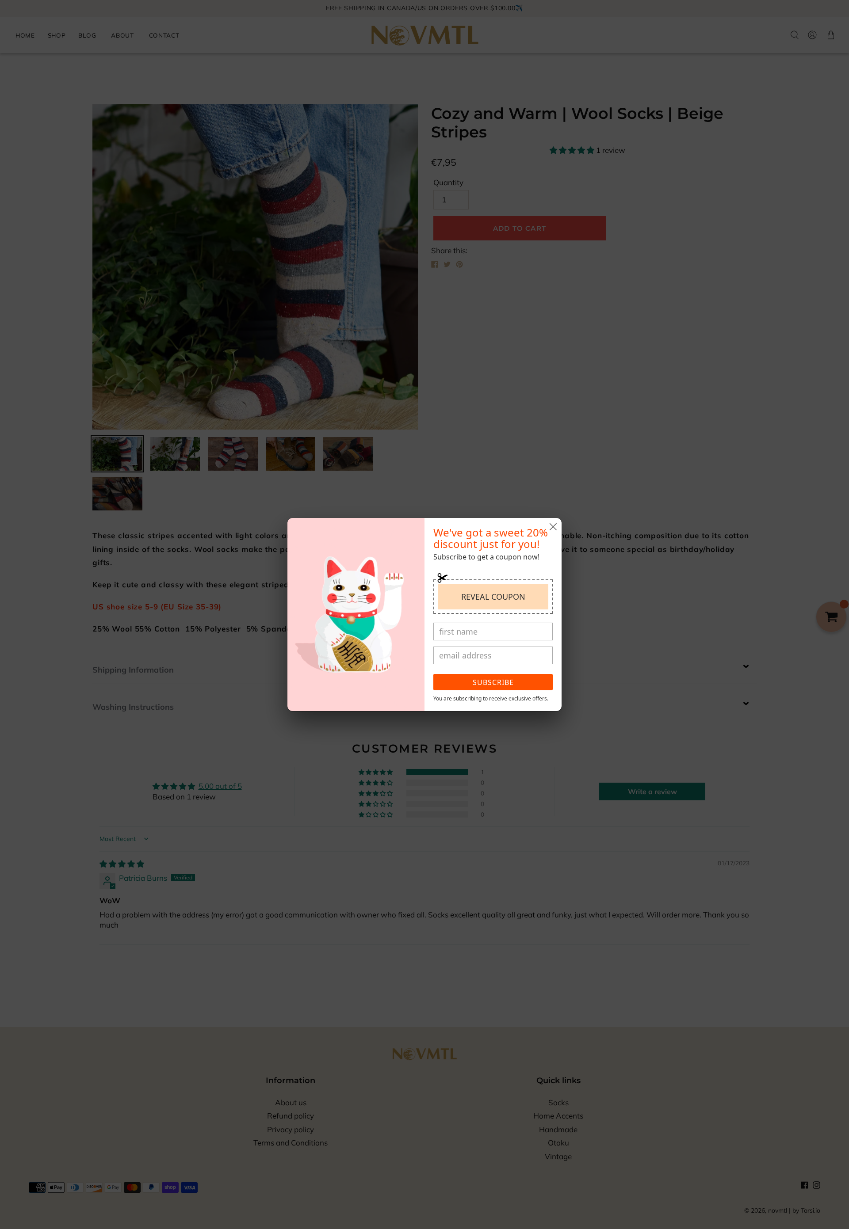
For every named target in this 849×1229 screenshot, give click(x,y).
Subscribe (493, 682)
